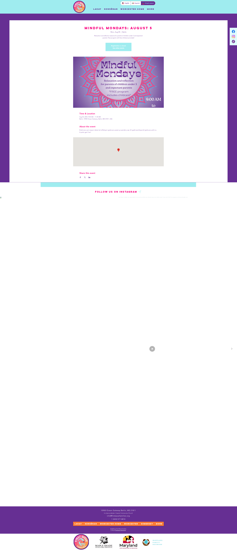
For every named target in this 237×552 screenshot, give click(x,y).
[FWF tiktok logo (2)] (233, 41)
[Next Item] (231, 349)
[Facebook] (233, 31)
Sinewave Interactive (120, 530)
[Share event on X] (85, 177)
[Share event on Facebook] (80, 177)
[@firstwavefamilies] (140, 192)
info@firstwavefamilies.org (118, 516)
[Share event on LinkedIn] (89, 177)
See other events (118, 48)
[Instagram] (233, 36)
